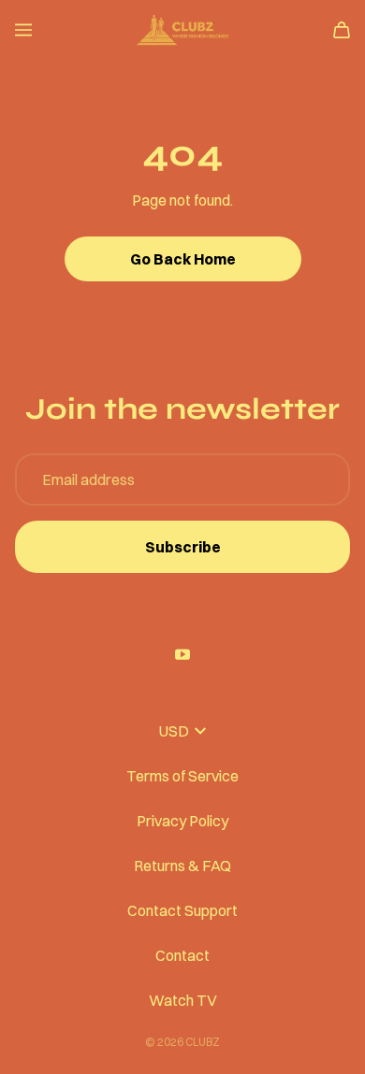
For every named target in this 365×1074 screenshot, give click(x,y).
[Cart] (341, 29)
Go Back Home (183, 259)
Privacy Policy (182, 820)
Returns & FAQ (182, 865)
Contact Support (182, 910)
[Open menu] (23, 29)
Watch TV (183, 1000)
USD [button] (174, 731)
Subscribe (183, 546)
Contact (182, 955)
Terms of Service (182, 775)
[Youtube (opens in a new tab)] (182, 654)
